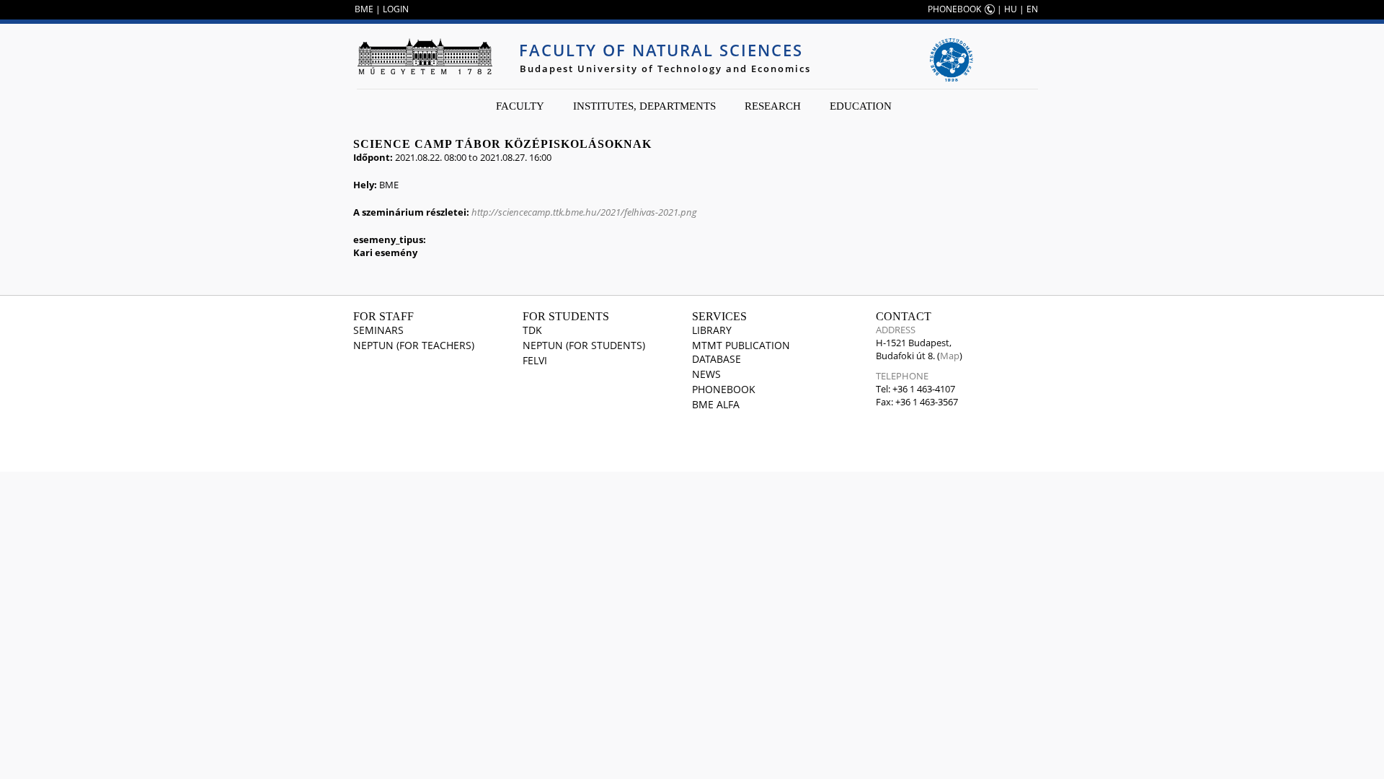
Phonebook (723, 389)
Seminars (378, 330)
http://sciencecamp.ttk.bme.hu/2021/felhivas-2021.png (584, 212)
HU (1010, 9)
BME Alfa (716, 404)
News (706, 374)
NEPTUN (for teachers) (413, 345)
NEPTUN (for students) (584, 345)
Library (712, 330)
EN (1032, 9)
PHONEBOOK (954, 9)
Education (861, 106)
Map (949, 355)
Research (773, 106)
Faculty (520, 106)
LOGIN (396, 9)
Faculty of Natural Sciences (661, 50)
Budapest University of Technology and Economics (665, 68)
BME (364, 9)
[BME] (424, 56)
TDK (532, 330)
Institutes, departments (644, 106)
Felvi (535, 360)
